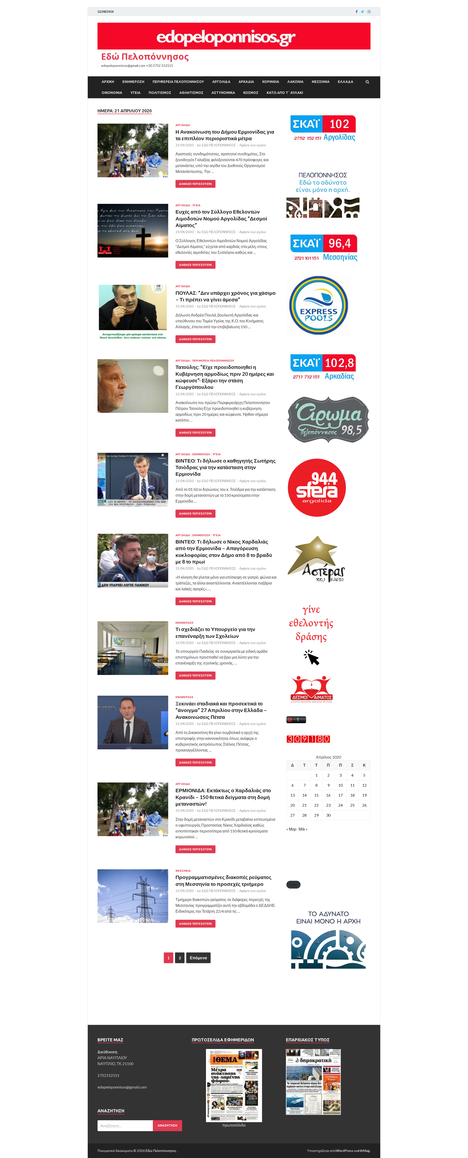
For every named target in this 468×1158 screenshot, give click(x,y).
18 (352, 795)
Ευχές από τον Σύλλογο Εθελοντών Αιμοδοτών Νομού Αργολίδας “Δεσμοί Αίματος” (221, 218)
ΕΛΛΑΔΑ (345, 82)
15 (316, 795)
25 (352, 805)
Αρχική (108, 82)
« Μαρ (291, 829)
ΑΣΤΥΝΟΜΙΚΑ (223, 93)
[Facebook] (356, 12)
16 (328, 795)
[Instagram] (369, 12)
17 (340, 795)
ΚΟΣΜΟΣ (250, 93)
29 (316, 815)
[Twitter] (362, 12)
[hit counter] (308, 741)
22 (316, 805)
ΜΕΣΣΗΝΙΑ (321, 82)
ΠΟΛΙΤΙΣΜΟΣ (160, 93)
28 (304, 815)
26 (364, 805)
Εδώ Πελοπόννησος (145, 56)
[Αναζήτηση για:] (140, 1125)
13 (292, 795)
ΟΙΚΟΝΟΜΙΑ (112, 93)
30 (328, 815)
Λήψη (293, 885)
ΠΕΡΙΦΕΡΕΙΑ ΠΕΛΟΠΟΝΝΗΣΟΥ (178, 82)
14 (304, 795)
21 (304, 805)
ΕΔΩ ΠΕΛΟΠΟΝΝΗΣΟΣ (219, 145)
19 (364, 795)
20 (292, 805)
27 (292, 815)
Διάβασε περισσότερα (195, 183)
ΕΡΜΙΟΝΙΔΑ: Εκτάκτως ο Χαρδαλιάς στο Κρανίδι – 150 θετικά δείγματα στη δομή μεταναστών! (223, 797)
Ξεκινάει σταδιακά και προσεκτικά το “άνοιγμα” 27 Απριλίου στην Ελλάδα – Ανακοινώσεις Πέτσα (221, 710)
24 (340, 805)
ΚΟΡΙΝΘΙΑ (270, 82)
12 (364, 785)
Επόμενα (198, 957)
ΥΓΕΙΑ (135, 93)
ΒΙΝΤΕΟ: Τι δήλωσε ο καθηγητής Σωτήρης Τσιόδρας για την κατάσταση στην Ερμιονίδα (226, 467)
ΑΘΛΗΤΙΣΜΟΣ (191, 93)
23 (328, 805)
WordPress (344, 1150)
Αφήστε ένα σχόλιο (252, 145)
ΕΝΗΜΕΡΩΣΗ (133, 82)
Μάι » (303, 829)
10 (340, 785)
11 (352, 785)
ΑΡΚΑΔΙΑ (246, 82)
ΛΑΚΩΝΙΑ (295, 82)
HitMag (364, 1150)
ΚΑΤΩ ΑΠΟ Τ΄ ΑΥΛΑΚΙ (285, 93)
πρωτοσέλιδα (233, 1125)
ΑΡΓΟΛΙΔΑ (221, 82)
